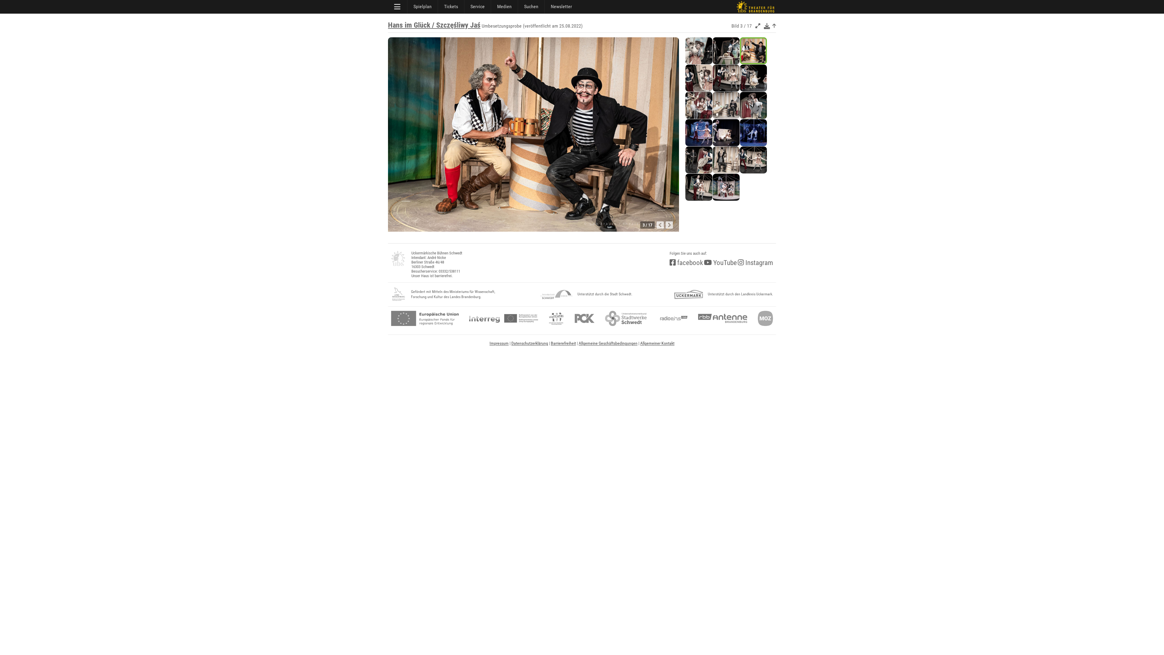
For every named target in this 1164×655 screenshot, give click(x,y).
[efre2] (425, 318)
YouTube (724, 263)
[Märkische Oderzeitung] (765, 318)
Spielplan (422, 6)
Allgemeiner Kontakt (657, 343)
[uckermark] (688, 294)
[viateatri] (556, 318)
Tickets (451, 6)
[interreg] (503, 318)
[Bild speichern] (767, 26)
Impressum (499, 343)
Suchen (531, 6)
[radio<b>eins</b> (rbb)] (672, 318)
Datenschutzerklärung (529, 343)
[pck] (584, 318)
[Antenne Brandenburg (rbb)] (722, 318)
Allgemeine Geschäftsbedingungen (608, 343)
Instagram (758, 263)
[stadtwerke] (626, 318)
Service (477, 6)
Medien (504, 6)
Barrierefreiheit (563, 343)
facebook (689, 263)
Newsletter (561, 6)
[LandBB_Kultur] (398, 294)
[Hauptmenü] (397, 6)
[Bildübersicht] (774, 26)
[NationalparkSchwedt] (556, 294)
